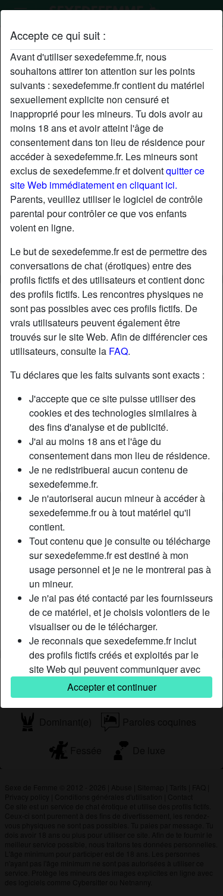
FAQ (118, 351)
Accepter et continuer (111, 687)
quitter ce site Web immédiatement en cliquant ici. (107, 178)
